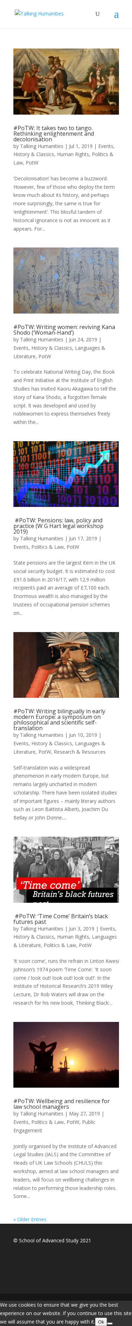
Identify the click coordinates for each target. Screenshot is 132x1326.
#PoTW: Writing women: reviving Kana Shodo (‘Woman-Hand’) (64, 329)
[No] (110, 1323)
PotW (32, 162)
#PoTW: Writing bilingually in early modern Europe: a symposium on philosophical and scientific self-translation (59, 719)
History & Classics (33, 154)
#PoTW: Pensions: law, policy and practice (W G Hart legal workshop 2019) (58, 525)
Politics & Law (47, 546)
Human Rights (73, 154)
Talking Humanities (41, 146)
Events (105, 146)
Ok (101, 1322)
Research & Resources (80, 751)
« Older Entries (29, 1219)
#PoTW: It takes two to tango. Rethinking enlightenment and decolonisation (53, 133)
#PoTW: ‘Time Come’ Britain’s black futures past (60, 919)
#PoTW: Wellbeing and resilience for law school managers (61, 1104)
